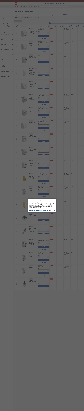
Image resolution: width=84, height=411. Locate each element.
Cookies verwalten (42, 210)
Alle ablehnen (33, 210)
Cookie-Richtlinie (41, 207)
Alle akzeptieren (51, 210)
